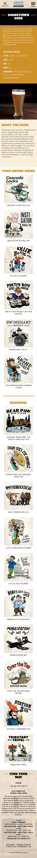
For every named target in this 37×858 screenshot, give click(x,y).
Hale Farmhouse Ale (18, 512)
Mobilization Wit (18, 655)
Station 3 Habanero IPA (18, 729)
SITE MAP (10, 845)
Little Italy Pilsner (18, 584)
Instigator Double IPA (18, 241)
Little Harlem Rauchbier (18, 548)
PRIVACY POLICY (24, 845)
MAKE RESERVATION (5, 6)
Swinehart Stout (18, 350)
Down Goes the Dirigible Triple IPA (18, 475)
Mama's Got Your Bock (18, 619)
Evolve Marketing (17, 852)
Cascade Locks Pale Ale (18, 205)
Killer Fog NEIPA (18, 276)
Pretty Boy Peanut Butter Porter (18, 313)
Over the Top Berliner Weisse (18, 692)
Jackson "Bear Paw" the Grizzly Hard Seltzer (18, 438)
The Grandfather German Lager (18, 386)
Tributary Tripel (18, 765)
